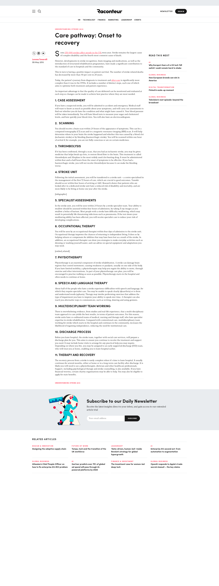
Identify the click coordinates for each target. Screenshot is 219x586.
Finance (101, 19)
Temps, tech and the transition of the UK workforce (89, 450)
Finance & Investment (122, 461)
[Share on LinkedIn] (39, 53)
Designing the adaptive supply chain (49, 448)
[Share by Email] (43, 53)
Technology (89, 19)
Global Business (157, 75)
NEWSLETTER (166, 11)
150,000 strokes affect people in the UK (83, 53)
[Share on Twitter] (34, 53)
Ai (150, 62)
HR (79, 19)
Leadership (126, 19)
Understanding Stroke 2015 (69, 29)
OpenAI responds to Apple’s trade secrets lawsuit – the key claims (166, 465)
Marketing (113, 19)
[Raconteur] (109, 11)
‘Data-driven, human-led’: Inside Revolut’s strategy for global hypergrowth (126, 451)
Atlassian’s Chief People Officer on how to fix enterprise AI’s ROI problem (50, 465)
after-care (115, 80)
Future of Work (80, 446)
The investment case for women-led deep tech (128, 465)
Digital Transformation (161, 87)
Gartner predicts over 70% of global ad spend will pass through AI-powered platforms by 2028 (88, 467)
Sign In (181, 11)
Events (137, 19)
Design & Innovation (42, 446)
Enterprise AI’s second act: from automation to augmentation (165, 450)
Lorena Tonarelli (39, 59)
